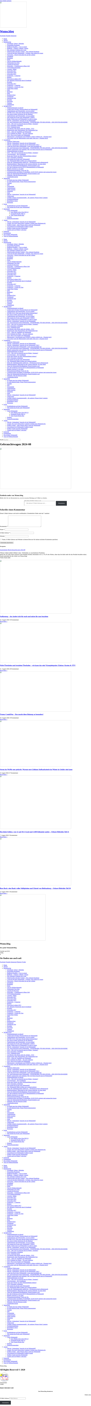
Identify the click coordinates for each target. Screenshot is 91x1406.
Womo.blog (7, 31)
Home (5, 39)
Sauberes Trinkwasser (13, 141)
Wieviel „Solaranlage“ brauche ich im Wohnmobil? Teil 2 (23, 144)
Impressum (7, 209)
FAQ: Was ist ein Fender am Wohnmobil (18, 135)
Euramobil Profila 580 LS (18, 213)
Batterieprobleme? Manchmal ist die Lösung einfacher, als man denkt (26, 164)
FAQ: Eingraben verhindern (15, 125)
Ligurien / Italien (11, 69)
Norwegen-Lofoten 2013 (14, 79)
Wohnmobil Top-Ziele (13, 63)
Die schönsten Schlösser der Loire (16, 50)
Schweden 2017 (11, 71)
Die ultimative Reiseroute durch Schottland (19, 80)
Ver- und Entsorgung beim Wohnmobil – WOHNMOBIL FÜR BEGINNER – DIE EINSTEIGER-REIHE (37, 122)
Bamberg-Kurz (11, 95)
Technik (9, 183)
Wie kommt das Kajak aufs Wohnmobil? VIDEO (21, 117)
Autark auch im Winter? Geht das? (16, 229)
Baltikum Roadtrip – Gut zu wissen (17, 47)
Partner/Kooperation (12, 218)
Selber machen (11, 189)
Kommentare (7, 233)
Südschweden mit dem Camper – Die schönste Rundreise (23, 51)
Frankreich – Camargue (13, 75)
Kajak (5, 204)
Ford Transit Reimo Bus (17, 215)
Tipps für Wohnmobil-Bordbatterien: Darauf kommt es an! (23, 165)
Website (2, 536)
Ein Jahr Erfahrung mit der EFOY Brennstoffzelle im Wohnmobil (25, 167)
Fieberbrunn (10, 104)
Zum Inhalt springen (5, 1)
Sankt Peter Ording (12, 88)
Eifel (8, 90)
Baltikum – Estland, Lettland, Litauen (17, 48)
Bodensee (10, 91)
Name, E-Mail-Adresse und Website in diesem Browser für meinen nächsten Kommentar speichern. (30, 539)
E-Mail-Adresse (5, 533)
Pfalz (8, 93)
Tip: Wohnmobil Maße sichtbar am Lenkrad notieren (22, 160)
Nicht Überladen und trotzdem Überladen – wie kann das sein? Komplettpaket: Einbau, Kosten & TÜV (38, 665)
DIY (8, 185)
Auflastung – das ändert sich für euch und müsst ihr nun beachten (24, 616)
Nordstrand (10, 96)
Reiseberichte (7, 42)
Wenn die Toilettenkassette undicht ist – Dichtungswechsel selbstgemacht (27, 162)
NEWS (6, 40)
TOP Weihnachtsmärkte (13, 67)
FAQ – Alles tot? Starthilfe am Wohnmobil (19, 132)
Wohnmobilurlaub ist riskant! (15, 108)
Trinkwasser (10, 196)
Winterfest (10, 191)
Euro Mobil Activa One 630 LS (19, 212)
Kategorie (6, 231)
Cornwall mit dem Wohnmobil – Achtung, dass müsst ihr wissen (25, 53)
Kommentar (4, 526)
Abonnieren (61, 503)
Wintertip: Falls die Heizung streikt (17, 175)
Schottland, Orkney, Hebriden (15, 43)
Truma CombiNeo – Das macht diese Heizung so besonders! (21, 714)
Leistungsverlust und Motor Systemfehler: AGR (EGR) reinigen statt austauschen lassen (31, 172)
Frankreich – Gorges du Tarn (15, 87)
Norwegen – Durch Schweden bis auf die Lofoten (21, 55)
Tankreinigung (11, 188)
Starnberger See (11, 98)
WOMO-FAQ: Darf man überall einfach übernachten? (22, 112)
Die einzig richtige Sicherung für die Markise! (20, 114)
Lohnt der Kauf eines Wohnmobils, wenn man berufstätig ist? (24, 146)
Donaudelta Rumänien (13, 45)
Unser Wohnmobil (12, 210)
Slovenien (10, 101)
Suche (1, 439)
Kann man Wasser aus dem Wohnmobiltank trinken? (22, 156)
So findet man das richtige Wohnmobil (18, 180)
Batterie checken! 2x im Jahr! (15, 169)
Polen (8, 59)
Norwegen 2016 (11, 72)
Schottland (10, 56)
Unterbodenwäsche (12, 177)
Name (2, 529)
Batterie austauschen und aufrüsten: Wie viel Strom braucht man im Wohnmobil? (29, 149)
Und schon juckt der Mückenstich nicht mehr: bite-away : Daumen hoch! (27, 138)
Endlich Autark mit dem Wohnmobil (17, 228)
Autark (5, 220)
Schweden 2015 (11, 74)
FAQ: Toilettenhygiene (13, 127)
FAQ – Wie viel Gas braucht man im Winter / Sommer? (22, 124)
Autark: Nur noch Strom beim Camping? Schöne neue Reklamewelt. (26, 223)
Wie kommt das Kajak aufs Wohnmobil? (18, 159)
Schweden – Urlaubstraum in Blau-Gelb (18, 66)
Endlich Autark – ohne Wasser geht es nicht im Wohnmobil (23, 225)
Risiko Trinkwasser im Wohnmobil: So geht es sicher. (22, 119)
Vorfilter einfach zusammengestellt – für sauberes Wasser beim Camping (27, 197)
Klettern (9, 217)
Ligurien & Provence (13, 64)
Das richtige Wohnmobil (10, 234)
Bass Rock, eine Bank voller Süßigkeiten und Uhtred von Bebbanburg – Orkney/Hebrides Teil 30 (35, 888)
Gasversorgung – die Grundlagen (16, 154)
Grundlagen (7, 140)
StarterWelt (7, 178)
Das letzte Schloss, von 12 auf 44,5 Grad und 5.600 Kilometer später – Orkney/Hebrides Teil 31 (34, 832)
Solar (8, 193)
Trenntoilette (10, 186)
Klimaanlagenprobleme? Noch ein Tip (18, 170)
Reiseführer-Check (12, 201)
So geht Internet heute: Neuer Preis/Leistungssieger (21, 181)
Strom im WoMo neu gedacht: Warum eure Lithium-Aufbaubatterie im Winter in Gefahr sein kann (36, 769)
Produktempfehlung (12, 199)
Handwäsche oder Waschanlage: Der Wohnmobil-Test (22, 130)
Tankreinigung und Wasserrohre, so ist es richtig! (20, 111)
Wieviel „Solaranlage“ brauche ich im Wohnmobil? (21, 120)
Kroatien (9, 82)
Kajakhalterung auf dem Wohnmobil (17, 205)
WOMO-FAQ (8, 106)
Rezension (10, 202)
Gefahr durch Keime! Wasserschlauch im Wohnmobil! (22, 109)
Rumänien (10, 58)
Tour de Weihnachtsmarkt (14, 61)
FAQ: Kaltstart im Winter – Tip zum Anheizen (20, 133)
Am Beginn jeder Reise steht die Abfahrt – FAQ (20, 128)
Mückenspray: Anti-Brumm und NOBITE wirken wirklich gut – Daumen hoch (29, 136)
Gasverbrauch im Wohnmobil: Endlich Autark (20, 226)
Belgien (9, 77)
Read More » (3, 621)
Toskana (9, 103)
